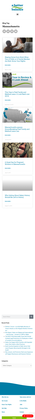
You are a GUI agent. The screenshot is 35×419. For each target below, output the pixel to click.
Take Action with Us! (25, 397)
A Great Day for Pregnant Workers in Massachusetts (15, 163)
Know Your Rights (7, 404)
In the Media (23, 401)
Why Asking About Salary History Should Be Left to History (17, 196)
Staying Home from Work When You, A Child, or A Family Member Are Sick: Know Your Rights (17, 59)
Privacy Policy (24, 408)
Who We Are (5, 397)
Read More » (8, 65)
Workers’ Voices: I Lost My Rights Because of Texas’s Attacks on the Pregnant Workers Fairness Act (18, 328)
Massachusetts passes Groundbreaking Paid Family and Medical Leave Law (17, 129)
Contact (22, 412)
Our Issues (5, 401)
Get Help (4, 408)
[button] (17, 14)
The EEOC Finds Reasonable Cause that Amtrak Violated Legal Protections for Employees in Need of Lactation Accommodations (18, 338)
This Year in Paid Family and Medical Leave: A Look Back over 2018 (17, 94)
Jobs (21, 404)
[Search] (31, 317)
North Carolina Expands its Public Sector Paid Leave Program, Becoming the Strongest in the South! (17, 348)
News (3, 412)
